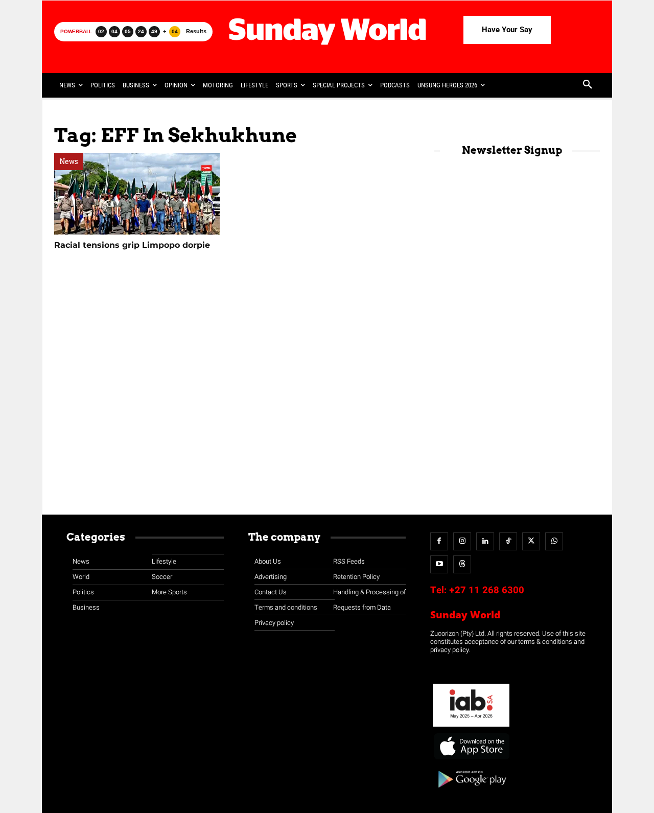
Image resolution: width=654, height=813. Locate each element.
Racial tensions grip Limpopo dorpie (132, 245)
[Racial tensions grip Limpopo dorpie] (137, 194)
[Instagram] (462, 541)
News (68, 161)
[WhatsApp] (554, 541)
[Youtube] (439, 564)
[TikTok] (508, 541)
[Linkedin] (485, 541)
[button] (587, 85)
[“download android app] (471, 791)
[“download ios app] (471, 759)
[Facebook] (439, 541)
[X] (531, 541)
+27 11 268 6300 (486, 590)
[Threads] (462, 564)
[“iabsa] (471, 727)
